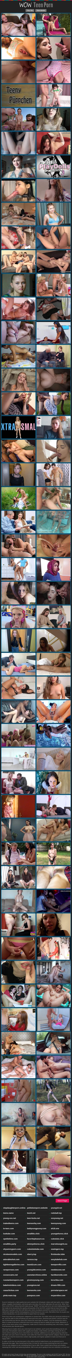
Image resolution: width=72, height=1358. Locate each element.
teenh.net (31, 1213)
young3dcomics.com (36, 1270)
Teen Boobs (41, 10)
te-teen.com (8, 1228)
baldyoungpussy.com (36, 1228)
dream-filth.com (58, 1285)
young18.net (56, 1208)
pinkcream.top (9, 1295)
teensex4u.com (34, 1290)
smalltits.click (33, 1234)
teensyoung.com (58, 1223)
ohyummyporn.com (12, 1249)
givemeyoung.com (35, 1280)
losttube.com (9, 1234)
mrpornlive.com (58, 1295)
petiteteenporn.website (37, 1208)
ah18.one (55, 1228)
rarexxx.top (32, 1259)
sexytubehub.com (59, 1259)
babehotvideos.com (12, 1285)
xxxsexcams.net (10, 1275)
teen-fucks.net (33, 1218)
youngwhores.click (59, 1234)
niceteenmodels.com (12, 1254)
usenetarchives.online (37, 1275)
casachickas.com (11, 1290)
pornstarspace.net (59, 1290)
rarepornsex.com (11, 1270)
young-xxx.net (9, 1218)
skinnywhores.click (35, 1244)
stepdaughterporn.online (13, 1208)
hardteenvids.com (59, 1275)
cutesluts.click (57, 1239)
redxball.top (56, 1213)
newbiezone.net (58, 1270)
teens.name (8, 1213)
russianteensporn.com (13, 1280)
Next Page (62, 1201)
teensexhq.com (34, 1223)
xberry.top (31, 1254)
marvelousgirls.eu (59, 1244)
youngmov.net (33, 1285)
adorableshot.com (11, 1259)
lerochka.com (57, 1280)
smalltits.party (9, 1244)
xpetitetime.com (10, 1239)
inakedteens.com (11, 1223)
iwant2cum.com (34, 1264)
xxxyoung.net (57, 1218)
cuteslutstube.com (35, 1249)
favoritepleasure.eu (35, 1239)
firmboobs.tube (58, 1254)
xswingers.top (57, 1249)
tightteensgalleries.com (13, 1264)
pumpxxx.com (33, 1295)
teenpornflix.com (58, 1264)
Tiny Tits (30, 10)
